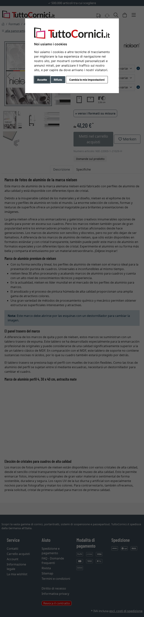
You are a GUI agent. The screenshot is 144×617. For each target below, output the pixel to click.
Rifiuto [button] (58, 79)
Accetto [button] (42, 79)
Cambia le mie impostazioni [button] (87, 79)
